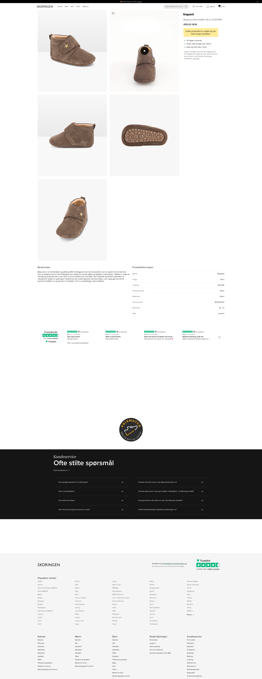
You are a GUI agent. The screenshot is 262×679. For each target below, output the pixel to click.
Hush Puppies (80, 604)
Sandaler (41, 656)
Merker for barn (117, 673)
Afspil (144, 51)
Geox (77, 594)
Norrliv (114, 604)
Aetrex (40, 585)
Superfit (152, 611)
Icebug (77, 608)
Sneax (78, 6)
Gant (76, 591)
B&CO (40, 594)
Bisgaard (41, 601)
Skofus (152, 601)
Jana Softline (79, 611)
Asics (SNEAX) (43, 591)
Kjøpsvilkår (191, 673)
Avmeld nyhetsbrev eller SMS (160, 653)
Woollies (190, 604)
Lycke (114, 581)
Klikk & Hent (191, 663)
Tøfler (40, 659)
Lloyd (77, 624)
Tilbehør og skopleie (45, 663)
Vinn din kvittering (156, 650)
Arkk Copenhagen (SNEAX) (47, 588)
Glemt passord (155, 646)
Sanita (152, 591)
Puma (114, 624)
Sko (76, 643)
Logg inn (153, 643)
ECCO (77, 581)
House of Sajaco (81, 598)
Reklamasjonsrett (193, 669)
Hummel (78, 601)
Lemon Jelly (79, 621)
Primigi (114, 621)
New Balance (117, 591)
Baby (114, 663)
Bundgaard (41, 608)
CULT (39, 624)
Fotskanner (191, 650)
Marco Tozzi (116, 585)
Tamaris (152, 614)
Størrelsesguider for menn (84, 666)
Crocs (40, 621)
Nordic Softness (118, 601)
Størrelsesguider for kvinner (47, 669)
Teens (114, 669)
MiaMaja (115, 588)
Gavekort (190, 646)
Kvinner (60, 6)
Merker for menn (81, 663)
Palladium (115, 614)
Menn (66, 6)
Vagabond (190, 591)
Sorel (151, 604)
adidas (40, 581)
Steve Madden (155, 608)
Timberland (154, 624)
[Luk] (257, 1)
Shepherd (153, 594)
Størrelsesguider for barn (121, 676)
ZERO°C (190, 611)
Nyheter (40, 640)
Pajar (114, 611)
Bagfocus (86, 6)
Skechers (153, 598)
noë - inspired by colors (120, 598)
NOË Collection (117, 594)
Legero (77, 617)
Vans (188, 594)
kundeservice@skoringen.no (175, 563)
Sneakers (41, 646)
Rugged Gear (154, 588)
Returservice (191, 666)
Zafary (189, 608)
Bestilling (190, 653)
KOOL (77, 614)
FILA (76, 585)
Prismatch (190, 643)
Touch (189, 588)
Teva (151, 617)
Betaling (190, 656)
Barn (72, 6)
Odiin (114, 608)
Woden (189, 601)
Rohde (152, 585)
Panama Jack (117, 617)
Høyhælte (41, 650)
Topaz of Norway (193, 585)
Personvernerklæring (194, 676)
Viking (189, 598)
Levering (190, 659)
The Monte (153, 621)
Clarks (40, 617)
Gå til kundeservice (60, 470)
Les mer (139, 1)
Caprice (40, 614)
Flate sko (41, 643)
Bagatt (40, 598)
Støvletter (41, 653)
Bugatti (40, 604)
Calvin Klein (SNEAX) (45, 611)
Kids (113, 666)
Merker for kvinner (44, 666)
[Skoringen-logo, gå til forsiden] (45, 7)
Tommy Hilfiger (192, 581)
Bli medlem (154, 640)
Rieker (152, 581)
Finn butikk (191, 640)
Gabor (77, 588)
